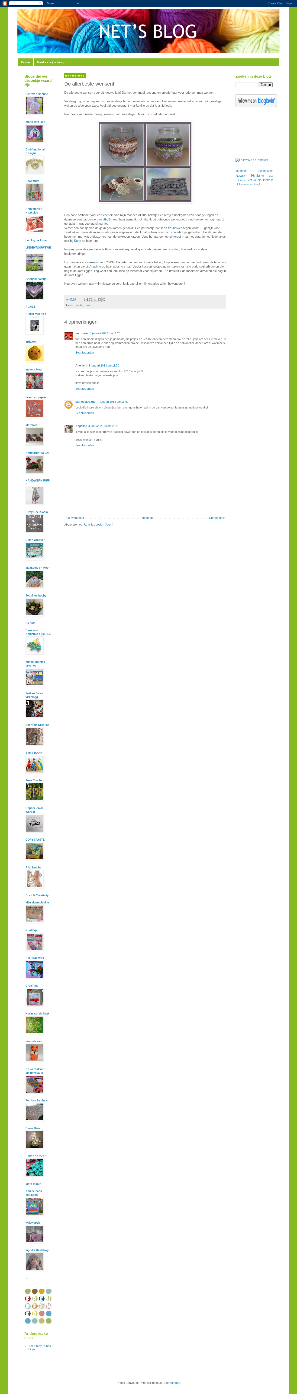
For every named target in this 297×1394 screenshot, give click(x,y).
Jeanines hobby (36, 595)
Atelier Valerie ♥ (36, 314)
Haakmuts (32, 181)
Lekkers (240, 180)
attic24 (107, 219)
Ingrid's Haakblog (37, 1250)
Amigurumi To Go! (37, 453)
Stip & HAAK (34, 752)
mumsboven (34, 1041)
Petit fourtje (253, 180)
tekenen (245, 184)
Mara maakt (33, 1184)
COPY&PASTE (35, 839)
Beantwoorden (84, 352)
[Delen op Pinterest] (103, 299)
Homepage (146, 518)
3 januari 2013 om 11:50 (104, 365)
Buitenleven (265, 170)
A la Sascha (33, 867)
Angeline (95, 266)
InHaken (31, 341)
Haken (88, 305)
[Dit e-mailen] (86, 299)
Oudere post (217, 518)
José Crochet (34, 780)
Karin (77, 240)
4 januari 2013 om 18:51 (113, 401)
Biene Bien (33, 1128)
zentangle (255, 184)
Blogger (175, 1382)
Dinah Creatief (35, 540)
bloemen (241, 170)
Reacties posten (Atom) (98, 524)
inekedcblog (34, 369)
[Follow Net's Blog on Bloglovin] (256, 106)
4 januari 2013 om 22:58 (103, 426)
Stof (238, 184)
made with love (35, 122)
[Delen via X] (95, 299)
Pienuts (31, 623)
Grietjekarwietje (36, 279)
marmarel (81, 333)
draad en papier (36, 397)
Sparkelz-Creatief (37, 725)
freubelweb (175, 228)
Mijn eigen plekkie (37, 902)
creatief (79, 305)
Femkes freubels (37, 1100)
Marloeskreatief (85, 401)
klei (271, 176)
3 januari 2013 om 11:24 (105, 333)
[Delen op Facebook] (99, 299)
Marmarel (32, 425)
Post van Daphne (37, 94)
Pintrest (268, 180)
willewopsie (33, 1222)
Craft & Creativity (37, 895)
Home (25, 62)
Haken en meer (36, 1156)
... (27, 1278)
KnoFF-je (31, 930)
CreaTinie (32, 985)
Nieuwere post (74, 518)
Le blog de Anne (36, 240)
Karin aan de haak (37, 1013)
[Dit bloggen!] (90, 299)
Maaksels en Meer (38, 567)
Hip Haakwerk (35, 958)
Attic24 (30, 306)
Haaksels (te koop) (52, 62)
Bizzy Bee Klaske (37, 512)
